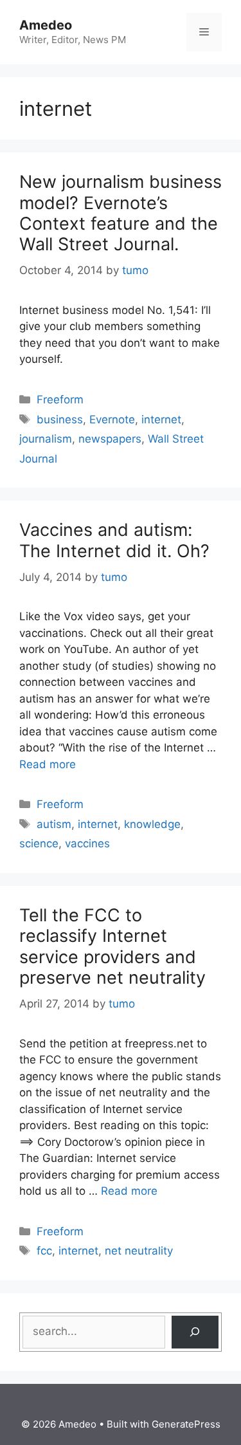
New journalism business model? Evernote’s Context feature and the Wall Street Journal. (120, 213)
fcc (44, 1250)
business (60, 419)
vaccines (87, 843)
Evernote (112, 419)
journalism (45, 438)
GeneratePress (186, 1424)
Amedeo (45, 25)
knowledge (152, 824)
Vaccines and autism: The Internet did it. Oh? (114, 540)
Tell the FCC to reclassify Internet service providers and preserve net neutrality (112, 946)
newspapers (109, 438)
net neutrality (139, 1250)
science (38, 843)
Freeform (60, 399)
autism (54, 824)
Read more (47, 764)
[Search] (195, 1332)
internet (161, 419)
